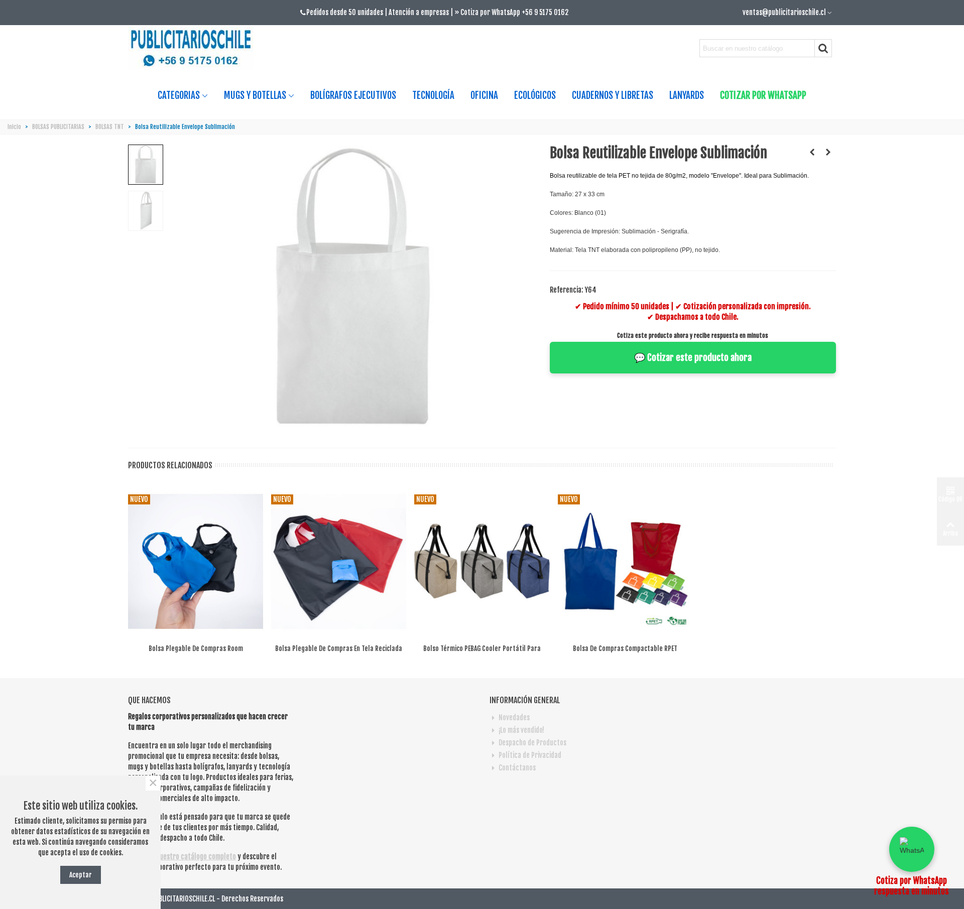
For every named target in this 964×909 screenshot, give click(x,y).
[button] (911, 849)
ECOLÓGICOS (535, 95)
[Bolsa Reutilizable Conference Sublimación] (828, 152)
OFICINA (484, 95)
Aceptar (80, 874)
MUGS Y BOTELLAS (255, 95)
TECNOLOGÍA (433, 95)
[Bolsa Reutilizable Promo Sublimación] (812, 152)
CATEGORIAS (179, 95)
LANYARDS (686, 95)
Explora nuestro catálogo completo (184, 856)
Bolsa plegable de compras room (196, 648)
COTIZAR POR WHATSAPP (763, 95)
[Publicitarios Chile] (195, 48)
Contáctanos (517, 767)
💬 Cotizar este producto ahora (693, 357)
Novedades (514, 717)
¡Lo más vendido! (521, 730)
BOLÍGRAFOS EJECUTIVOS (353, 95)
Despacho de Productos (532, 742)
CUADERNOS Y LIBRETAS (612, 95)
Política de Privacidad (530, 755)
